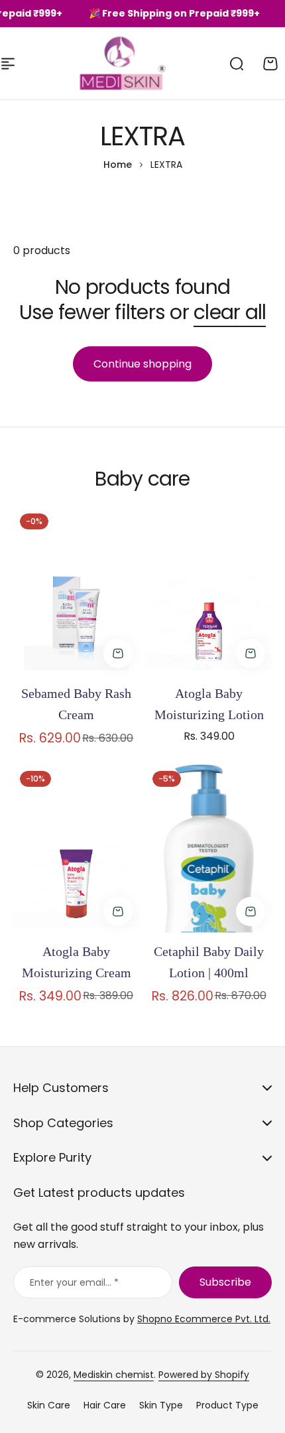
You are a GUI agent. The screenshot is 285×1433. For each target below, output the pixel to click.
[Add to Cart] (118, 653)
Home (117, 164)
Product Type (227, 1405)
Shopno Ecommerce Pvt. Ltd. (203, 1319)
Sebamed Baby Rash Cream (76, 704)
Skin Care (48, 1405)
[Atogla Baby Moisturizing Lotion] (209, 591)
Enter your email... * (74, 1282)
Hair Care (105, 1405)
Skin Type (161, 1405)
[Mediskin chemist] (97, 63)
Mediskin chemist (114, 1374)
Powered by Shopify (203, 1374)
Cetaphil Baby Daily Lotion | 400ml (209, 962)
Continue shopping (142, 364)
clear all (230, 312)
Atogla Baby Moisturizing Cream (76, 962)
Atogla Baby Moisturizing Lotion (209, 704)
